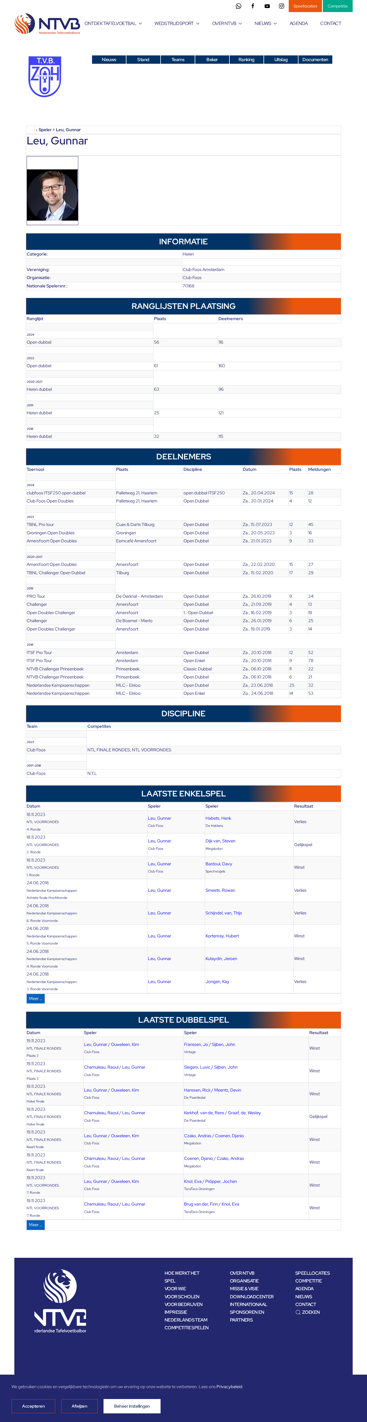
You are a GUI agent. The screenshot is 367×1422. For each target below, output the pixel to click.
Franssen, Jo (196, 1044)
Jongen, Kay (217, 981)
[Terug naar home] (48, 23)
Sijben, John (223, 1044)
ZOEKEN (311, 1312)
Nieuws (109, 60)
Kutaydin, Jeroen (221, 958)
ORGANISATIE (244, 1281)
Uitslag (281, 60)
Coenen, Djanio (229, 1136)
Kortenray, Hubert (222, 936)
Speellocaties (305, 6)
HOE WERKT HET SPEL (182, 1277)
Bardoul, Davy (219, 864)
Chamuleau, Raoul (101, 1067)
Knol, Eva (193, 1181)
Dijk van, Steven (220, 841)
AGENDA (299, 23)
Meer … (35, 998)
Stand (143, 60)
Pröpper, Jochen (221, 1181)
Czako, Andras (197, 1136)
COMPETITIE (308, 1281)
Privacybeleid (229, 1387)
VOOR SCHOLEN (182, 1297)
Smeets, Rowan (220, 890)
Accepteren (33, 1406)
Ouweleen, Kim (125, 1044)
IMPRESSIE (176, 1312)
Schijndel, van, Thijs (224, 913)
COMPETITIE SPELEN (187, 1328)
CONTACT (330, 23)
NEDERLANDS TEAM (186, 1320)
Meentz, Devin (227, 1090)
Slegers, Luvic (197, 1067)
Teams (177, 60)
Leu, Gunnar (159, 818)
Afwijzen (79, 1406)
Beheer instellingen (132, 1406)
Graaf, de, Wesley (244, 1113)
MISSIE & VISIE (244, 1289)
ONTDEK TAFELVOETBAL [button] (110, 23)
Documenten (315, 60)
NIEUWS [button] (263, 23)
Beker (212, 60)
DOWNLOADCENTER (252, 1297)
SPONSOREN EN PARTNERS (247, 1316)
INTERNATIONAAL (249, 1304)
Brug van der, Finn (201, 1204)
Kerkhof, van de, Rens (204, 1113)
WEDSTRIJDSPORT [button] (174, 23)
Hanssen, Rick (197, 1090)
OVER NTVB (242, 1273)
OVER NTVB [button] (224, 23)
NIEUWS (303, 1297)
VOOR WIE (175, 1289)
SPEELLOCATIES (312, 1273)
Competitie (338, 6)
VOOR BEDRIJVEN (184, 1304)
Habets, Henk (218, 818)
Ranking (247, 60)
